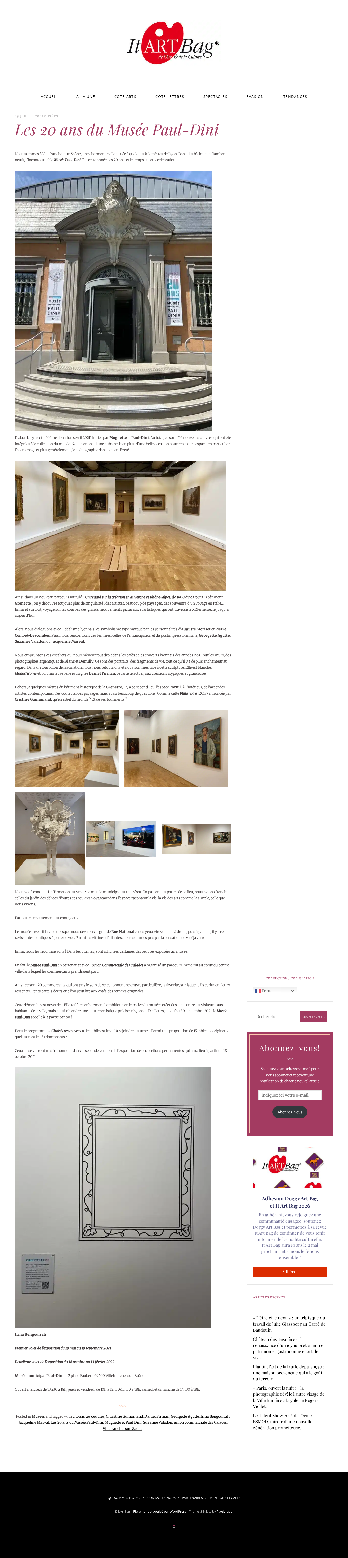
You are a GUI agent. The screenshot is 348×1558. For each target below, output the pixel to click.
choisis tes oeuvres (88, 1416)
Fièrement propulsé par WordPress (159, 1511)
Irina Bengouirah (215, 1416)
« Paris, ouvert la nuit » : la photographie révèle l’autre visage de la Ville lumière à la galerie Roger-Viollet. (289, 1397)
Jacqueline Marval (34, 1422)
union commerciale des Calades (200, 1422)
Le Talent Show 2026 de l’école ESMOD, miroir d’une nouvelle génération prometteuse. (282, 1421)
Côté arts (125, 96)
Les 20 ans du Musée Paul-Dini (77, 1422)
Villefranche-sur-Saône (122, 1428)
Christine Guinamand (124, 1416)
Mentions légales (224, 1497)
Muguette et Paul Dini (123, 1422)
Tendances (295, 96)
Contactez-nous (161, 1497)
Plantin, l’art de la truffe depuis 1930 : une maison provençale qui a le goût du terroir (288, 1372)
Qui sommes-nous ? (124, 1497)
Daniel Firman (156, 1416)
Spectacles (215, 96)
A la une (85, 96)
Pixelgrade (224, 1511)
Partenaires (192, 1497)
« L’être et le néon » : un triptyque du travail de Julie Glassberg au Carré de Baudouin (289, 1324)
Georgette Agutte (185, 1416)
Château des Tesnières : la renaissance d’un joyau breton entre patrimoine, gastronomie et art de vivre (288, 1348)
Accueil (49, 96)
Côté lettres (169, 96)
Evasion (255, 96)
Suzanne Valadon (157, 1422)
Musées (50, 116)
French (268, 990)
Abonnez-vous (290, 1112)
